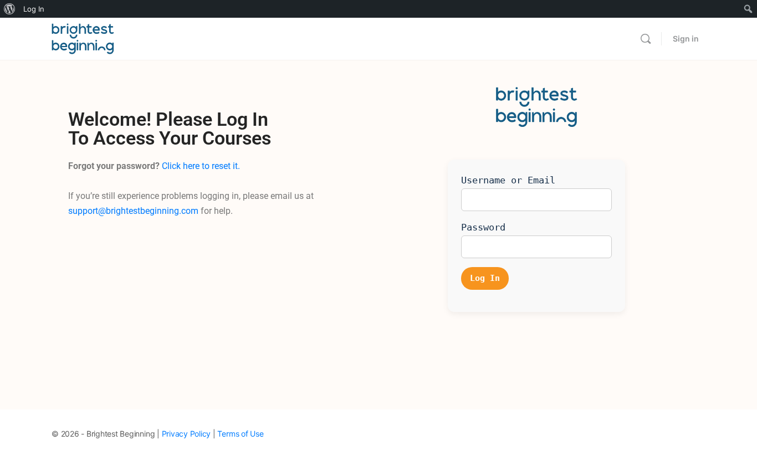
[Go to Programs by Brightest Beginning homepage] (83, 38)
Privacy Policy (186, 433)
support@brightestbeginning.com (133, 211)
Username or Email (508, 180)
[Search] (646, 38)
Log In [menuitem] (33, 8)
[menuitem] (9, 9)
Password (483, 227)
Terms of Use (240, 433)
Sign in (686, 38)
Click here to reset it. (201, 166)
